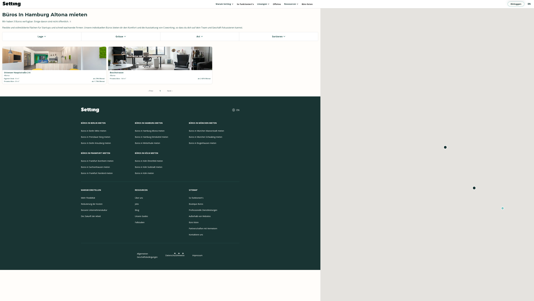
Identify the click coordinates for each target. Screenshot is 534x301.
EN (529, 3)
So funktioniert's (245, 4)
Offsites (277, 4)
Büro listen (307, 4)
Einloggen (516, 4)
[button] (224, 4)
